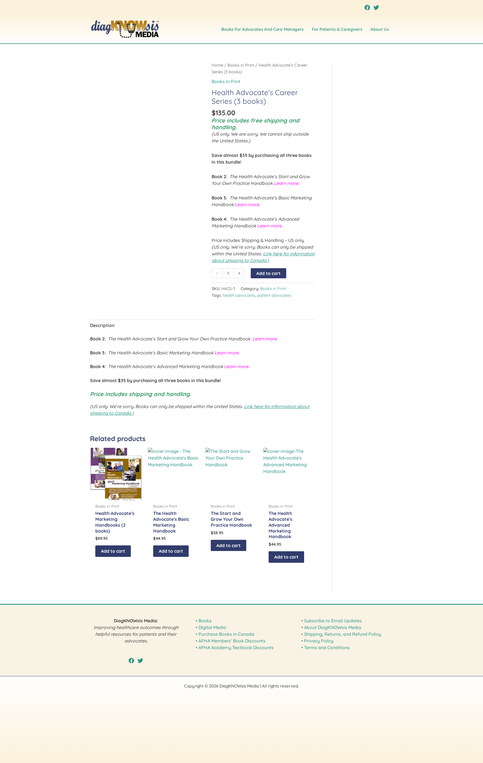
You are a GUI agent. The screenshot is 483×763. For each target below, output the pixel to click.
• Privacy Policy (317, 641)
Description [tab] (102, 325)
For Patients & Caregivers (337, 29)
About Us (380, 29)
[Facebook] (367, 7)
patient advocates (274, 295)
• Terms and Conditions (325, 647)
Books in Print (241, 65)
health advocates (239, 295)
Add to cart (268, 273)
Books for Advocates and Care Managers (262, 29)
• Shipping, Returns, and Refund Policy (341, 634)
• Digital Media (211, 627)
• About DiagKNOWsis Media (331, 627)
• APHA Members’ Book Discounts (231, 641)
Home (217, 65)
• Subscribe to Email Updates (331, 620)
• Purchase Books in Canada (225, 634)
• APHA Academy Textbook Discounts (235, 647)
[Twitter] (376, 7)
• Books (204, 620)
